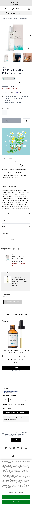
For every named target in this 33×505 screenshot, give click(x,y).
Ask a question (17, 83)
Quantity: (5, 109)
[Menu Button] (2, 8)
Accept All (16, 502)
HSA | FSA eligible (10, 93)
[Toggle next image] (30, 35)
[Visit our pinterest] (26, 448)
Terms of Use (14, 489)
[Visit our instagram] (14, 448)
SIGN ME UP (15, 439)
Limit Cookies (16, 497)
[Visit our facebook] (6, 448)
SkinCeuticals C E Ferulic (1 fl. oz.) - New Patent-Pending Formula (16, 351)
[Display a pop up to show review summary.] (24, 360)
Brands (10, 18)
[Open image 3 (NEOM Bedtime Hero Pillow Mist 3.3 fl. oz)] (27, 57)
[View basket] (29, 8)
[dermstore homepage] (16, 9)
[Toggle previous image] (1, 35)
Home (4, 18)
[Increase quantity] (15, 112)
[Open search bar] (5, 8)
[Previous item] (3, 345)
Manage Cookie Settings (16, 492)
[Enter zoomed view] (28, 48)
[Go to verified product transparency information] (8, 78)
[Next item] (28, 345)
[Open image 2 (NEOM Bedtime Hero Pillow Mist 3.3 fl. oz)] (17, 57)
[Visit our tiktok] (22, 448)
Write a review (6, 83)
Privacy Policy (5, 489)
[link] (26, 8)
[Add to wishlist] (26, 120)
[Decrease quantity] (4, 112)
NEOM (15, 18)
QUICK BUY (16, 367)
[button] (16, 78)
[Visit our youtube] (18, 448)
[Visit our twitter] (10, 448)
